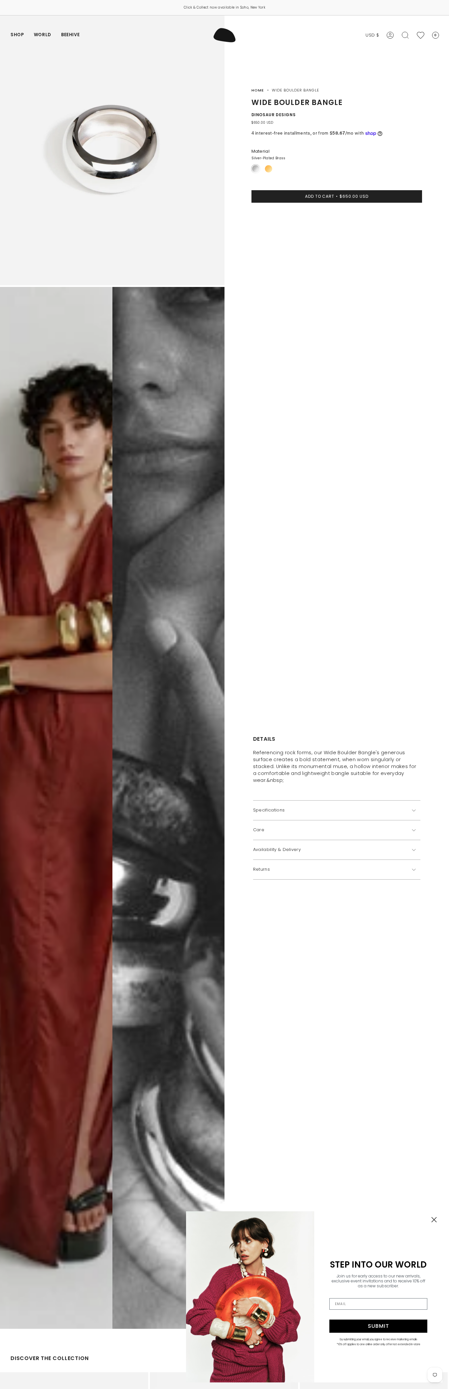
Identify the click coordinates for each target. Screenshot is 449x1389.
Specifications (269, 810)
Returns (261, 869)
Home (257, 90)
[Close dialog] (434, 1219)
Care (258, 830)
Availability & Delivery (277, 850)
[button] (17, 35)
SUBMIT (378, 1326)
